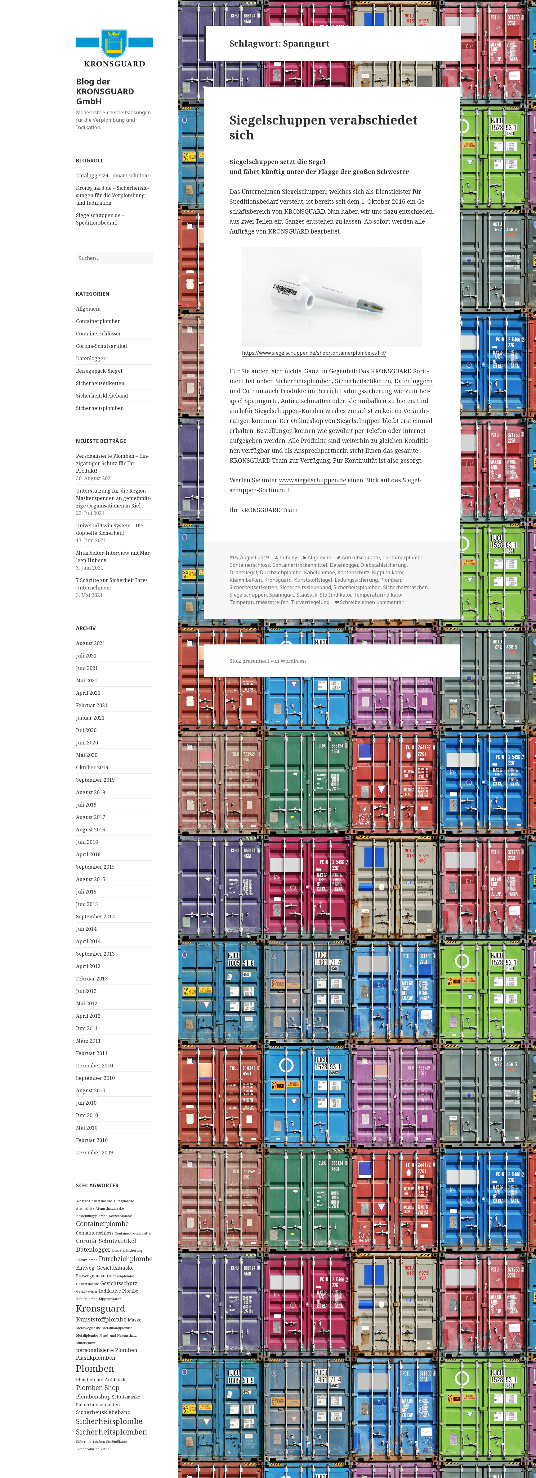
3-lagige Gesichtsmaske (94, 1201)
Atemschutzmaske (110, 1208)
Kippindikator (110, 1299)
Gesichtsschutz (118, 1283)
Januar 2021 (90, 717)
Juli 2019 (86, 804)
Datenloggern (413, 381)
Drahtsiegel (243, 572)
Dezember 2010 (94, 1065)
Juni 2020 (87, 742)
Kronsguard (100, 1308)
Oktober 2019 (92, 767)
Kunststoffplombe (101, 1319)
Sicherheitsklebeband (102, 395)
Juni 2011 (87, 1028)
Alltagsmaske (123, 1201)
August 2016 (90, 829)
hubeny (288, 557)
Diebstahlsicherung (127, 1250)
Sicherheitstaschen (90, 1441)
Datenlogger (91, 358)
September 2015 (95, 866)
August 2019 (90, 792)
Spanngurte (261, 401)
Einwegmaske (90, 1276)
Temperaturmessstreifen (259, 602)
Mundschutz (85, 1343)
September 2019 (95, 779)
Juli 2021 (86, 655)
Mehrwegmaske (88, 1328)
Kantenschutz (353, 572)
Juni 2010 (87, 1115)
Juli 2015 (86, 891)
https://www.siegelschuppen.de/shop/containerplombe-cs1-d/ (314, 352)
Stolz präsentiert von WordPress (268, 660)
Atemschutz (85, 1208)
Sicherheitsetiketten (100, 383)
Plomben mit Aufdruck (100, 1379)
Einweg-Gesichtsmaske (105, 1267)
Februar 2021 (92, 705)
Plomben (95, 1368)
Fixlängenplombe (120, 1276)
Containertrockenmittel (133, 1233)
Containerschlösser (98, 333)
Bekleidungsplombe (91, 1216)
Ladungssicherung (356, 579)
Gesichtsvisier (87, 1291)
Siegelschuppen (248, 594)
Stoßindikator (117, 1441)
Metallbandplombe (117, 1328)
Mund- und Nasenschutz (118, 1335)
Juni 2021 (87, 668)
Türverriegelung (310, 602)
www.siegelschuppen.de (312, 480)
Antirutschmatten (306, 401)
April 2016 (88, 854)
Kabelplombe (86, 1299)
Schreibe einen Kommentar (372, 602)
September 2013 (95, 953)
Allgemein (88, 308)
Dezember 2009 (94, 1152)
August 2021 (90, 643)
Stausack (307, 594)
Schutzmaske (126, 1397)
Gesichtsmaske (87, 1284)
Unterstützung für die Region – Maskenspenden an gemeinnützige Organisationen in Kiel (113, 498)
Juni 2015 (87, 904)
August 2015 (90, 879)
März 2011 (88, 1040)
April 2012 (88, 1015)
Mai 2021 (86, 680)
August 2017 (90, 817)
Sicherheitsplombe (109, 1421)
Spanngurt (281, 594)
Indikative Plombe (118, 1291)
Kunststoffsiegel (313, 579)
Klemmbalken (366, 401)
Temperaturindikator (92, 1449)
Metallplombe (87, 1335)
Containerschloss (95, 1233)
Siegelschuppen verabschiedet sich (324, 127)
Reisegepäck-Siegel (99, 370)
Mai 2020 (86, 755)
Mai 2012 (86, 1003)
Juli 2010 (86, 1102)
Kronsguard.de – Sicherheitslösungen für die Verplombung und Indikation (113, 195)
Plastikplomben (95, 1357)
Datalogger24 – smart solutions (113, 175)
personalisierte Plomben (106, 1349)
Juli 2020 (86, 730)
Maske (134, 1320)
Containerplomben (98, 321)
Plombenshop (93, 1396)
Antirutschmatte (361, 557)
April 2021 (88, 692)
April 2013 (88, 966)
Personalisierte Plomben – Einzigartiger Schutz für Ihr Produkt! (112, 463)
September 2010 (95, 1078)
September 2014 (95, 916)
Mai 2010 (86, 1127)
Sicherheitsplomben (100, 408)
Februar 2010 (92, 1140)
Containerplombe (102, 1223)
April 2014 (88, 941)
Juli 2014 (86, 928)
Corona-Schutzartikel (101, 346)
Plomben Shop (97, 1387)
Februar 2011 (92, 1053)
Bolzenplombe (120, 1216)
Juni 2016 (87, 842)
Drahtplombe (86, 1260)
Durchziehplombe (126, 1258)
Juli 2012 (86, 991)
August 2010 (90, 1090)
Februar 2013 (92, 978)
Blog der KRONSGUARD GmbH (105, 91)
